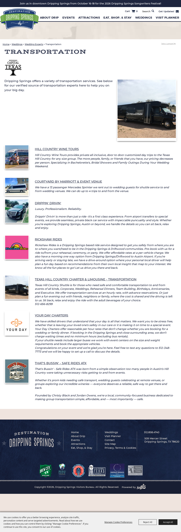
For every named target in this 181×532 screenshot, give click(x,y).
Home (6, 44)
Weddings (143, 17)
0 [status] (137, 11)
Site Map (110, 444)
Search (153, 11)
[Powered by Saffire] (142, 487)
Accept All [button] (168, 522)
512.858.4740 (151, 432)
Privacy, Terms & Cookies (120, 447)
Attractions (89, 17)
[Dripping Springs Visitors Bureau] (19, 19)
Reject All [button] (147, 522)
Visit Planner (113, 436)
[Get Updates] (169, 11)
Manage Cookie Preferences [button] (118, 522)
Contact (110, 440)
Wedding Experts (34, 44)
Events (68, 17)
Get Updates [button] (169, 11)
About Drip (49, 17)
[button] (147, 110)
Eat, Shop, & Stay (117, 17)
